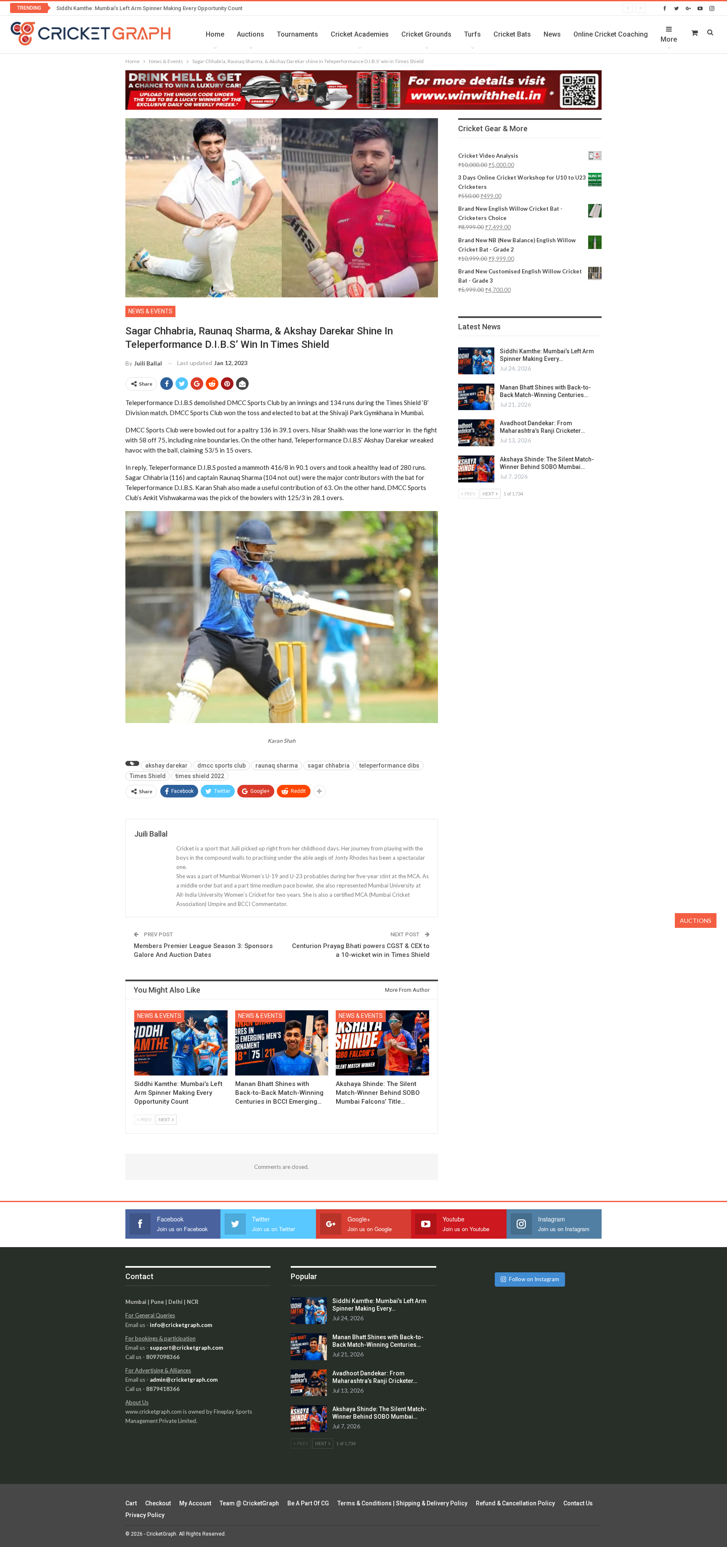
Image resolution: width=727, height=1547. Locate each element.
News (552, 34)
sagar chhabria (329, 765)
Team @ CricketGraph (249, 1503)
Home (215, 34)
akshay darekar (166, 765)
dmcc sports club (221, 765)
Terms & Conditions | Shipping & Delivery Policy (402, 1503)
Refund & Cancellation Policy (515, 1503)
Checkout (158, 1503)
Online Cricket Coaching (610, 34)
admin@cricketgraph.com (184, 1379)
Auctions (250, 34)
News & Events (150, 311)
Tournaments (297, 34)
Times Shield (148, 776)
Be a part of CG (308, 1503)
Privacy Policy (145, 1515)
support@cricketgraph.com (186, 1347)
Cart (131, 1503)
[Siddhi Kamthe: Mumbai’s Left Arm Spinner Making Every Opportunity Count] (181, 1042)
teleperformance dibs (389, 765)
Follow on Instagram (534, 1279)
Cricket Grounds (426, 34)
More (669, 39)
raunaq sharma (276, 765)
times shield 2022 (199, 776)
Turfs (472, 34)
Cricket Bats (512, 34)
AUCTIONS (695, 920)
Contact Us (578, 1503)
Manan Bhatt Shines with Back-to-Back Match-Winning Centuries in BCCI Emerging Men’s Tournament (181, 8)
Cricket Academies (360, 34)
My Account (195, 1503)
